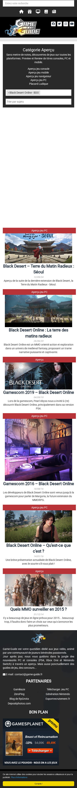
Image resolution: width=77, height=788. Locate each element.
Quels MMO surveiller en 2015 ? (38, 609)
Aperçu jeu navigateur (38, 76)
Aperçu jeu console (38, 68)
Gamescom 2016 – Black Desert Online (38, 483)
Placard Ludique (38, 83)
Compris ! (39, 783)
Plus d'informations (19, 777)
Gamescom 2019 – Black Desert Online (38, 392)
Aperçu (39, 359)
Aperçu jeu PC (39, 230)
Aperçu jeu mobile (38, 72)
